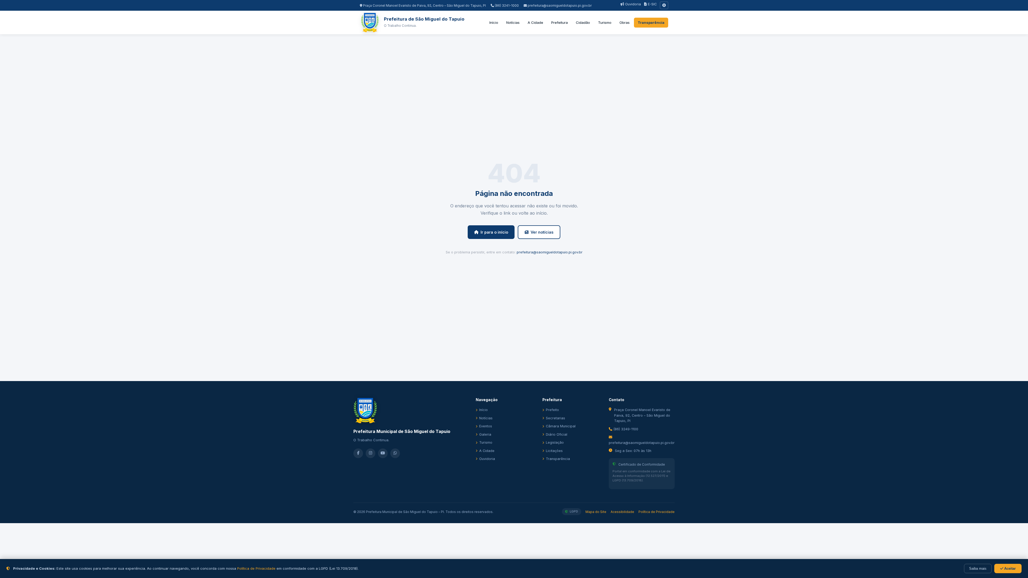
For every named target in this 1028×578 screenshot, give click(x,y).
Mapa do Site (595, 512)
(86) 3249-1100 (625, 429)
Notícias (513, 22)
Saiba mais (978, 568)
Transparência (651, 22)
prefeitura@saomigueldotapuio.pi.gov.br (560, 5)
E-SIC (652, 4)
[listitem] (358, 453)
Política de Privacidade (656, 512)
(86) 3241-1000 (506, 5)
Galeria (485, 434)
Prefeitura (559, 22)
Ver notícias (542, 232)
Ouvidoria (632, 4)
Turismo (604, 22)
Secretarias (555, 418)
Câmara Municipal (561, 426)
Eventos (485, 426)
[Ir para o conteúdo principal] (664, 5)
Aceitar (1009, 568)
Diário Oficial (556, 434)
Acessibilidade (622, 512)
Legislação (555, 442)
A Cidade (535, 22)
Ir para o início (494, 232)
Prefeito (552, 410)
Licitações (554, 451)
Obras (624, 22)
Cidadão (583, 22)
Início (493, 22)
